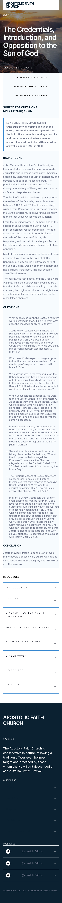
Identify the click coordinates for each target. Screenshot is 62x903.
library (7, 15)
